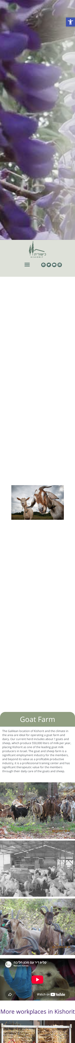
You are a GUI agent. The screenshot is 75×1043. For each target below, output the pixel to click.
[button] (70, 22)
